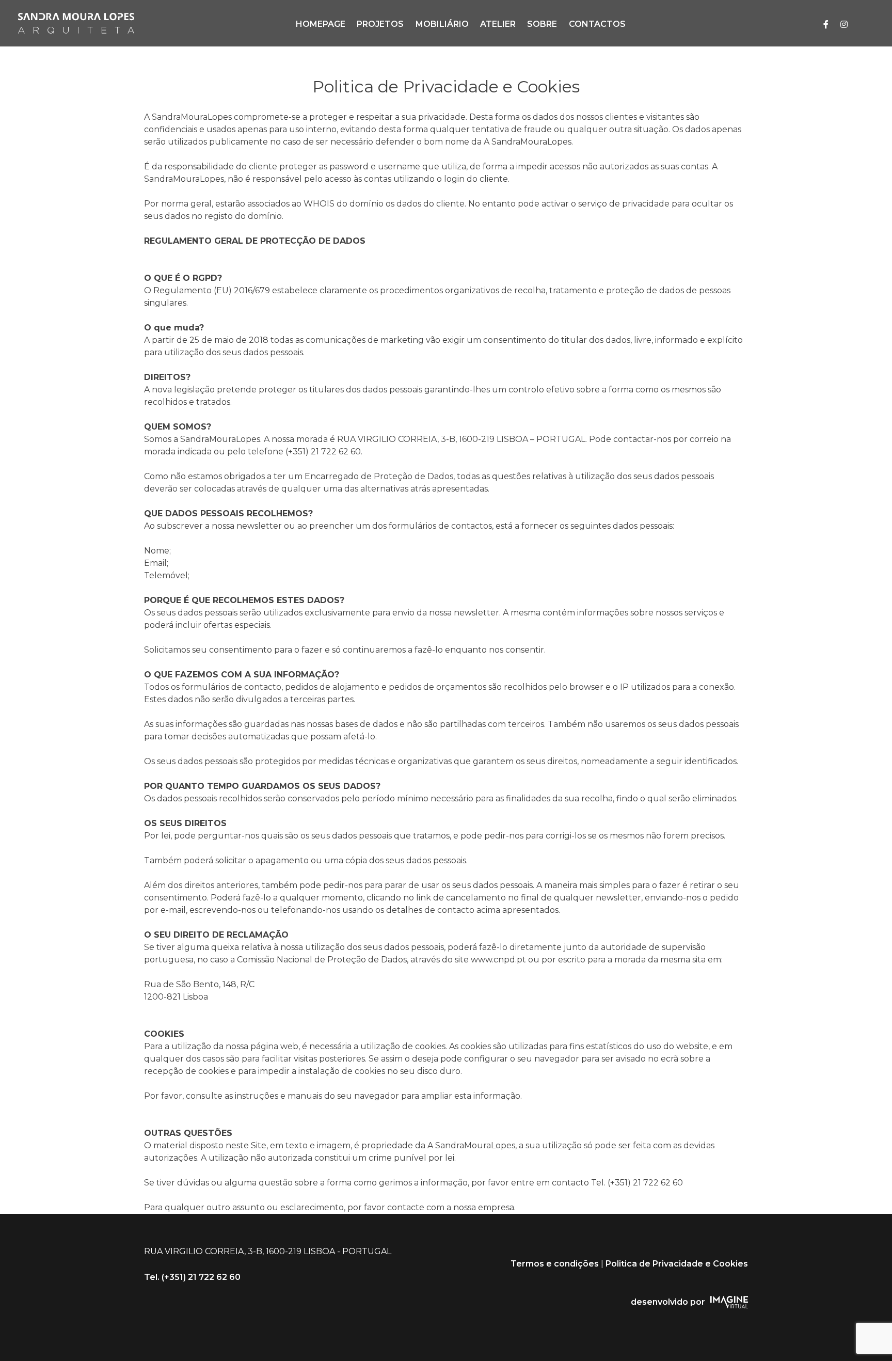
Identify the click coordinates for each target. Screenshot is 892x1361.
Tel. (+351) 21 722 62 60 (192, 1277)
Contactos (597, 24)
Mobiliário (442, 24)
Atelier (498, 24)
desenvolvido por (668, 1302)
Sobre (542, 24)
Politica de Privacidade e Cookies (677, 1264)
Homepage (320, 24)
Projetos (380, 24)
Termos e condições (555, 1264)
